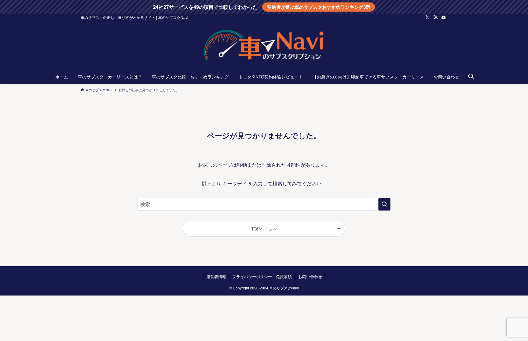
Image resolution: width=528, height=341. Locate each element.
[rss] (435, 17)
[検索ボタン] (471, 77)
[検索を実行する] (384, 204)
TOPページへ (264, 228)
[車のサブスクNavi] (264, 46)
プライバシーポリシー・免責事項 (262, 276)
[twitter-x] (427, 17)
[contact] (443, 17)
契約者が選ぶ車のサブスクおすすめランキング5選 (318, 7)
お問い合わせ (310, 276)
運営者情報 (216, 276)
